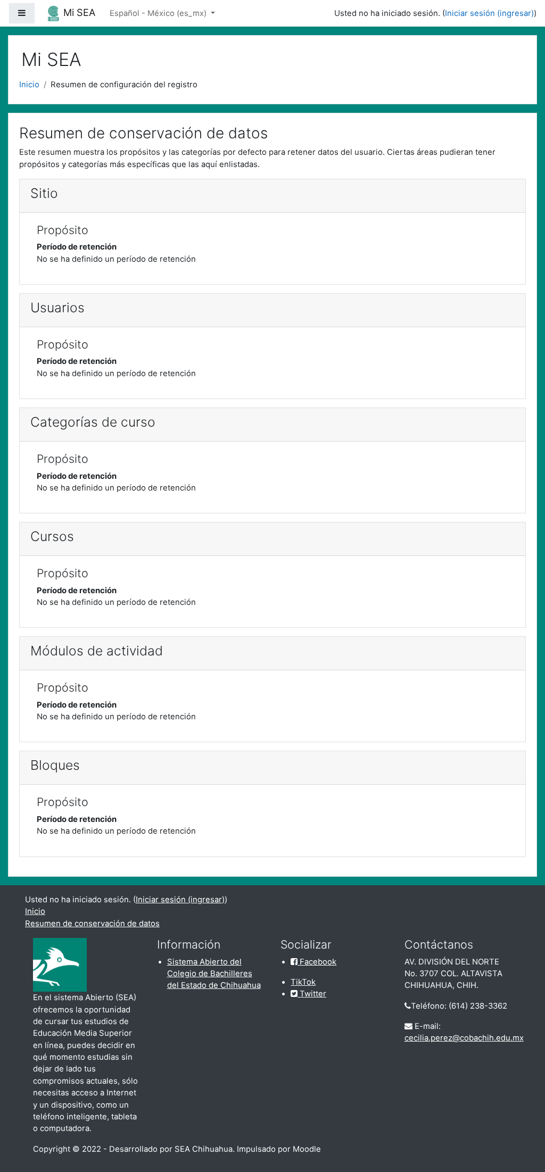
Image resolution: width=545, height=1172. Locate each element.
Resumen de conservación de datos (92, 923)
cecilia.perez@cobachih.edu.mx (464, 1038)
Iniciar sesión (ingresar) (489, 13)
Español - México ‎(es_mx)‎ (159, 13)
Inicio (29, 84)
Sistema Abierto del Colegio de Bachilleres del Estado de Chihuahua (214, 974)
